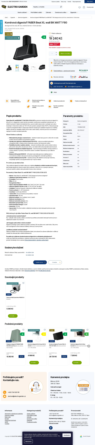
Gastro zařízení (31, 413)
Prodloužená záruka (44, 270)
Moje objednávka (77, 1)
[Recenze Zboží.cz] (83, 77)
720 (78, 166)
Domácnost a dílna (32, 419)
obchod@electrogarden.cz (75, 86)
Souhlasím (67, 435)
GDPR (6, 422)
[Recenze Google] (73, 77)
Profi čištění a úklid (32, 415)
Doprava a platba (56, 1)
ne (78, 148)
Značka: (8, 30)
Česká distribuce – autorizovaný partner (64, 71)
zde (30, 437)
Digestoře (29, 420)
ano (78, 139)
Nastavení (28, 441)
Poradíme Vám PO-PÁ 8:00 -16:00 (14, 1)
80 (78, 163)
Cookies (7, 423)
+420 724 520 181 (58, 86)
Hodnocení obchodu (10, 420)
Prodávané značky (32, 422)
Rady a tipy (63, 1)
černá (79, 136)
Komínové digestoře (82, 121)
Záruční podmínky (30, 270)
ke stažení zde (30, 252)
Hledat (61, 7)
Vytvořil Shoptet (86, 436)
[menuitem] (22, 12)
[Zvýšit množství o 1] (56, 53)
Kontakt (69, 1)
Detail (21, 356)
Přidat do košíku (65, 53)
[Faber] (83, 70)
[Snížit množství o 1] (56, 55)
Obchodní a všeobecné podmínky (14, 413)
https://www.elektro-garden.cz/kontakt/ (36, 240)
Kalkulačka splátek (56, 44)
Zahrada (29, 417)
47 (78, 142)
